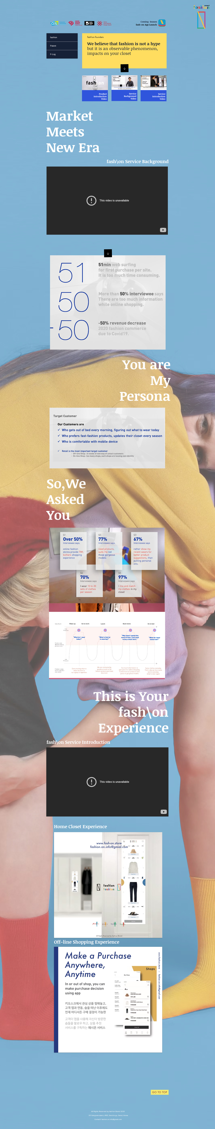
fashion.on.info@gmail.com (112, 1119)
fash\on (53, 37)
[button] (108, 885)
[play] (157, 936)
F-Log (52, 54)
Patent (53, 46)
